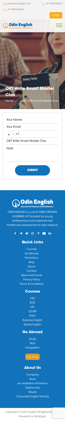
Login (56, 15)
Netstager (40, 416)
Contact (32, 271)
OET (32, 298)
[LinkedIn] (49, 233)
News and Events (31, 275)
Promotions (31, 258)
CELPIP (32, 311)
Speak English (32, 325)
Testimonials (32, 388)
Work (33, 343)
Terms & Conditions (31, 284)
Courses (32, 249)
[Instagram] (32, 233)
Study (32, 339)
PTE (32, 307)
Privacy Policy (31, 280)
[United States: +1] (11, 134)
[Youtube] (44, 233)
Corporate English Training (32, 396)
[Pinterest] (38, 233)
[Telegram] (21, 233)
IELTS (32, 303)
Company (32, 375)
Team (32, 379)
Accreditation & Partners (33, 383)
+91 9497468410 (15, 10)
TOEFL (32, 316)
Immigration (32, 348)
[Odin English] (17, 26)
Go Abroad (32, 254)
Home (9, 101)
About (31, 267)
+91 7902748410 (53, 4)
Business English (32, 320)
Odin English (28, 412)
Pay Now (32, 357)
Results (33, 392)
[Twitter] (26, 233)
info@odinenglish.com (19, 4)
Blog (31, 262)
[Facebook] (15, 233)
